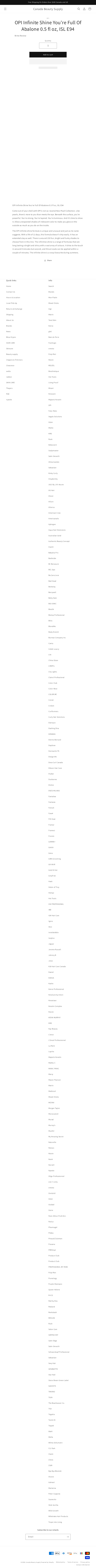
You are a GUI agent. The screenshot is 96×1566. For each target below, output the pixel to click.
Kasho (51, 983)
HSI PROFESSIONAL (56, 904)
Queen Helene (54, 1289)
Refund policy (60, 1562)
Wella (50, 1437)
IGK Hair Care (53, 915)
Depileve (52, 745)
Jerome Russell (54, 949)
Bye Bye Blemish (55, 1471)
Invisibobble (53, 932)
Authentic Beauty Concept (59, 541)
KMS (50, 433)
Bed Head (52, 581)
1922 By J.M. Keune (56, 484)
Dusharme (52, 779)
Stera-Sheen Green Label (58, 1380)
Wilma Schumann (55, 1443)
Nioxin (51, 360)
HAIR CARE (10, 343)
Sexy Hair (52, 1363)
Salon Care (52, 1329)
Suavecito (52, 1499)
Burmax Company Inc (57, 637)
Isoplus (51, 938)
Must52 (51, 1131)
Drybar (51, 774)
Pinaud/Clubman (55, 1238)
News (8, 331)
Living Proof (53, 382)
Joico (50, 961)
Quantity (48, 41)
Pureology (52, 1278)
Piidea (51, 1233)
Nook (50, 1159)
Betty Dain (52, 598)
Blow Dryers (11, 337)
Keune (51, 1012)
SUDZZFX (52, 1386)
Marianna (52, 1488)
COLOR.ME (52, 694)
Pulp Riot (52, 354)
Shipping (9, 314)
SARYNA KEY (53, 1335)
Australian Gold (54, 535)
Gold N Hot (53, 870)
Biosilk (51, 609)
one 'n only (53, 1182)
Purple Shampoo (55, 1284)
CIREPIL (51, 666)
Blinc (50, 621)
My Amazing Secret (56, 1136)
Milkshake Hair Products (58, 1516)
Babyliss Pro (53, 553)
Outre (50, 1210)
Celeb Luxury (53, 649)
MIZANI (51, 1102)
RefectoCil (52, 445)
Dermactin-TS (53, 751)
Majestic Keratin (54, 399)
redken (9, 377)
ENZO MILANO (54, 791)
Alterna (51, 507)
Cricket (51, 706)
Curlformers (53, 711)
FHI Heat (52, 819)
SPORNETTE (53, 1369)
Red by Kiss (53, 1301)
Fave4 (50, 813)
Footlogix (52, 343)
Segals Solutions (55, 416)
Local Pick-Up (11, 303)
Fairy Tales (52, 411)
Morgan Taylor (54, 1108)
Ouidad (51, 1204)
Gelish (51, 847)
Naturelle (52, 1142)
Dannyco (52, 723)
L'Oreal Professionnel (57, 1040)
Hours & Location (13, 297)
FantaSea (52, 796)
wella (8, 371)
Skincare (9, 348)
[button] (48, 62)
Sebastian (52, 467)
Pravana (51, 1244)
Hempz (51, 893)
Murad (51, 1119)
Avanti (51, 547)
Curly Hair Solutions (56, 717)
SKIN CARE (10, 382)
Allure (51, 501)
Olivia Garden (53, 462)
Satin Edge (52, 1341)
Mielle (50, 428)
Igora (50, 921)
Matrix (51, 314)
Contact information (83, 1565)
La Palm (51, 1046)
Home (8, 286)
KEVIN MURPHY (54, 1017)
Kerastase (52, 1000)
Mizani (51, 388)
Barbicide (52, 558)
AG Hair (51, 490)
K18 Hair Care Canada (57, 966)
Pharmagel (52, 1227)
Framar (51, 825)
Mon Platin (52, 297)
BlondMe (52, 626)
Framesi (51, 830)
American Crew (54, 513)
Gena (50, 853)
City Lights (52, 672)
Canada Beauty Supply (33, 1562)
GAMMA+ (52, 842)
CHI (49, 655)
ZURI (50, 1465)
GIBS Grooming (54, 859)
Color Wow (52, 689)
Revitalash (52, 1312)
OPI (49, 405)
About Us (10, 320)
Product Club (53, 1255)
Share (49, 260)
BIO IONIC (52, 603)
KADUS (51, 978)
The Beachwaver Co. (56, 1403)
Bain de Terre (53, 337)
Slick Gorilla (53, 1505)
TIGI (50, 1409)
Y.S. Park (51, 1448)
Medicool (52, 1091)
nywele (9, 399)
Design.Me (52, 757)
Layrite (51, 1051)
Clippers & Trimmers (14, 360)
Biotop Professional (56, 615)
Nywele (51, 1170)
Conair (51, 700)
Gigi (50, 309)
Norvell (51, 1165)
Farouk (51, 808)
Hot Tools (52, 377)
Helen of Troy (53, 887)
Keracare (52, 394)
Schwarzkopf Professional (58, 1352)
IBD (49, 910)
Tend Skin (52, 320)
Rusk (50, 439)
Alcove (51, 1477)
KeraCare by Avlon (55, 995)
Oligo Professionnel (56, 1176)
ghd (50, 331)
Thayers (9, 388)
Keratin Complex (55, 1006)
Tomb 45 (51, 1420)
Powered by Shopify (47, 1562)
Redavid (51, 1307)
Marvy (50, 1074)
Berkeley (52, 587)
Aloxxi (50, 496)
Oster (50, 422)
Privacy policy (85, 1562)
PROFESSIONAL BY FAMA (58, 1267)
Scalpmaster (53, 450)
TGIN (50, 1397)
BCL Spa (51, 569)
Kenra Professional (56, 989)
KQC (8, 394)
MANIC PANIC (53, 1068)
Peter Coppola (54, 1494)
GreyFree (52, 876)
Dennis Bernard (54, 740)
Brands (9, 326)
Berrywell (52, 592)
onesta (51, 348)
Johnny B (52, 955)
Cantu (50, 643)
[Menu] (5, 9)
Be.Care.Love (53, 575)
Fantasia (51, 802)
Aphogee (52, 524)
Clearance (10, 365)
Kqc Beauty (53, 1029)
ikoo (50, 927)
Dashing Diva (53, 728)
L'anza (51, 1034)
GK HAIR (51, 864)
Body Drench (53, 632)
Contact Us (10, 292)
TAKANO (51, 1391)
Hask (50, 881)
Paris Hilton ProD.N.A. (57, 1216)
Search (51, 286)
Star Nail (51, 1375)
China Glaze (53, 660)
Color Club (52, 683)
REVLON (51, 1318)
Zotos (50, 1460)
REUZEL (51, 365)
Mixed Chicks (53, 303)
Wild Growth (53, 1511)
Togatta (51, 1414)
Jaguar (51, 944)
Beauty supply (12, 354)
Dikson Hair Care (55, 768)
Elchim (51, 785)
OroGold (51, 1193)
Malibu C (52, 1063)
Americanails (53, 518)
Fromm (51, 836)
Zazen (50, 1454)
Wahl (50, 1431)
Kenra (50, 326)
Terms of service (73, 1562)
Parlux (51, 1221)
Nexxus (51, 1148)
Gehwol (51, 1482)
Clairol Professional (56, 677)
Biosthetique (53, 371)
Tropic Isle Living (55, 1522)
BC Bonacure (53, 564)
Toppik (51, 1425)
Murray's (51, 1125)
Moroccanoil (53, 1114)
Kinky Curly (53, 473)
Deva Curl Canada (55, 762)
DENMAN (52, 734)
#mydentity (53, 479)
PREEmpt (52, 1250)
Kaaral (51, 972)
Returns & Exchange (14, 309)
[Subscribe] (67, 1537)
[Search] (79, 9)
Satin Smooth (54, 456)
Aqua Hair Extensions (57, 530)
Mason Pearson (54, 1080)
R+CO (50, 1295)
